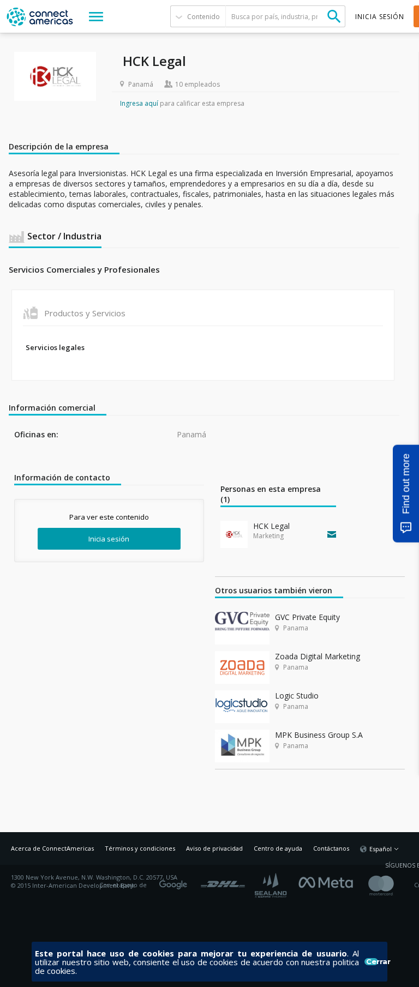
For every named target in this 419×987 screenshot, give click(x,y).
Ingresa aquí (139, 103)
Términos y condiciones (140, 848)
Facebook (328, 881)
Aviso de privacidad (214, 848)
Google (175, 881)
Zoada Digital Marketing (317, 656)
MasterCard (390, 885)
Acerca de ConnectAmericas (52, 848)
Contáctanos (331, 848)
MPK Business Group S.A (319, 735)
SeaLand (272, 885)
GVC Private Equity (307, 617)
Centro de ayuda (278, 848)
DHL (223, 881)
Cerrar (372, 961)
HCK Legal (271, 526)
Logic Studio (297, 695)
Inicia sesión (108, 539)
